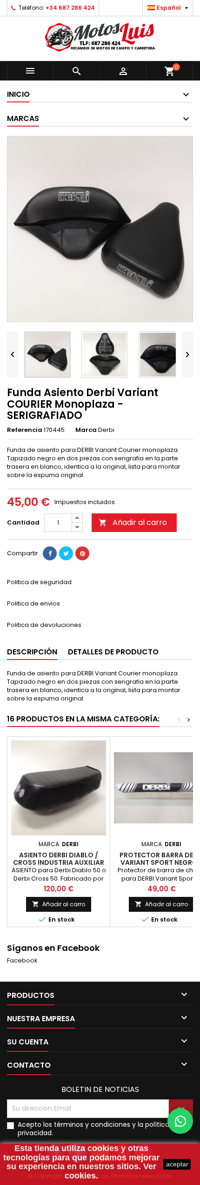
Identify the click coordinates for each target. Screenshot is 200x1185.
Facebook (22, 960)
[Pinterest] (82, 553)
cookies (103, 1148)
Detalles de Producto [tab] (113, 651)
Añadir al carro (133, 522)
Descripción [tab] (32, 651)
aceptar (177, 1164)
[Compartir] (50, 553)
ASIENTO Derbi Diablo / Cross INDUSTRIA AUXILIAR (58, 858)
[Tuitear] (66, 553)
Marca (86, 430)
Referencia (24, 430)
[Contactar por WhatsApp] (180, 1121)
